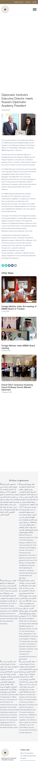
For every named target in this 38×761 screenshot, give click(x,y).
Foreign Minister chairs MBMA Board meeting (18, 346)
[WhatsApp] (6, 265)
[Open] (35, 9)
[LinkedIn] (9, 265)
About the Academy (26, 753)
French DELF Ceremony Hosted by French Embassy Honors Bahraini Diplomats (17, 387)
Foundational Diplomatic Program (28, 757)
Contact (27, 2)
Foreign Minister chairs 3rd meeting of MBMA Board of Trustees (18, 307)
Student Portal (18, 2)
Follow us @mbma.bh (20, 480)
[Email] (15, 265)
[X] (2, 265)
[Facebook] (12, 265)
